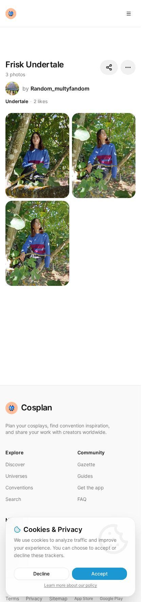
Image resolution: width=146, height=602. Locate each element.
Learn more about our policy (70, 585)
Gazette (86, 464)
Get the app (90, 487)
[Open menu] (128, 13)
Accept (99, 573)
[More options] (128, 67)
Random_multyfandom (60, 88)
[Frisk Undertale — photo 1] (37, 155)
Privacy (34, 598)
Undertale (16, 101)
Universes (16, 476)
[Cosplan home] (10, 13)
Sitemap (58, 598)
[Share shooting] (109, 67)
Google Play (111, 598)
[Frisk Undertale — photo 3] (37, 243)
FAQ (82, 499)
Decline (41, 573)
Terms (12, 598)
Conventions (19, 487)
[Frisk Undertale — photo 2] (104, 155)
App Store (83, 598)
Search (13, 499)
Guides (85, 476)
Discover (15, 464)
